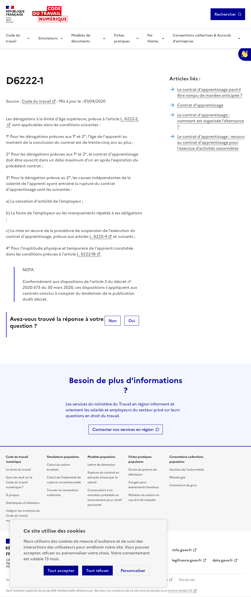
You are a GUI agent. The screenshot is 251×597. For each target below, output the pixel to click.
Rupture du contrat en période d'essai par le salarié (103, 477)
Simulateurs (48, 38)
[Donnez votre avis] (244, 54)
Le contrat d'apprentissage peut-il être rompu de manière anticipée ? (209, 92)
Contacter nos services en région (122, 429)
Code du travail (13, 38)
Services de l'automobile (186, 469)
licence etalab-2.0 (179, 590)
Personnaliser (133, 570)
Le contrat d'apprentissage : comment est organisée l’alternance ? (210, 121)
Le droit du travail (18, 469)
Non (113, 321)
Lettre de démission (101, 465)
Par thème (152, 38)
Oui (131, 321)
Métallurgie (177, 477)
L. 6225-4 (98, 236)
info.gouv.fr (182, 550)
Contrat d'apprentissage (200, 105)
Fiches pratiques (122, 38)
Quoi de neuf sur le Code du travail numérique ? (19, 482)
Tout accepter (61, 570)
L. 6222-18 (86, 254)
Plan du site (187, 580)
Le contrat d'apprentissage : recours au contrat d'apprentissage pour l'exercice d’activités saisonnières (211, 142)
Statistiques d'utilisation (22, 503)
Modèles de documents (80, 38)
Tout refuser (97, 570)
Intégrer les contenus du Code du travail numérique (23, 516)
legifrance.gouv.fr (187, 560)
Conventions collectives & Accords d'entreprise (202, 38)
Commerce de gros (183, 485)
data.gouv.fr (223, 560)
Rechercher (225, 14)
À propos (12, 495)
